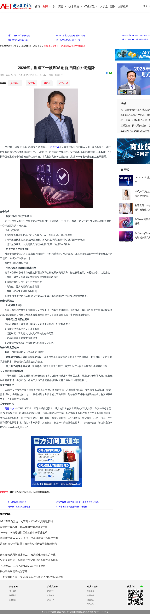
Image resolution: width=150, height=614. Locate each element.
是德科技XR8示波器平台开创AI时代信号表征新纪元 (28, 543)
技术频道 (74, 6)
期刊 (112, 6)
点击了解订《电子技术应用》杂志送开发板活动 (77, 502)
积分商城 (90, 591)
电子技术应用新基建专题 (19, 506)
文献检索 (123, 6)
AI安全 (47, 83)
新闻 (45, 6)
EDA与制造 (26, 45)
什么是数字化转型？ (17, 502)
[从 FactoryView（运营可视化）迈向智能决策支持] (126, 241)
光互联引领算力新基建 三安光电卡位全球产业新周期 (29, 560)
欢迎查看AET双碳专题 (18, 39)
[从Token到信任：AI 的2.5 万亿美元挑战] (126, 227)
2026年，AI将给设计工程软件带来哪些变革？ (25, 532)
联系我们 (12, 595)
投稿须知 (12, 599)
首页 (37, 6)
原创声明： (5, 491)
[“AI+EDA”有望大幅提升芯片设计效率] (126, 185)
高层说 (125, 169)
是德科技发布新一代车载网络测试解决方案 (23, 526)
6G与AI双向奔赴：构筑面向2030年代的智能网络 (26, 521)
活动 (123, 103)
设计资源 (58, 6)
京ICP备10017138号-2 (99, 611)
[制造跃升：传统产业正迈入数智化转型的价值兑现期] (126, 213)
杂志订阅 (50, 599)
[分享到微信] (110, 73)
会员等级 (90, 595)
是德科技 (15, 83)
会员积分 (90, 599)
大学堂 (104, 6)
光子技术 (63, 83)
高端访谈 (37, 45)
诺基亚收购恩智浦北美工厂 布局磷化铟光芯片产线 (28, 554)
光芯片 (31, 83)
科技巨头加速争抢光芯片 (13, 571)
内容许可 (50, 591)
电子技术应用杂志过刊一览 (68, 39)
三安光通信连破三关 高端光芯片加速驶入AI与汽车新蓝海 (31, 576)
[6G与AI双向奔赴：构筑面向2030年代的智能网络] (126, 199)
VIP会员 (90, 604)
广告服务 (50, 595)
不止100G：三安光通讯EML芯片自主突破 (23, 565)
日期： (3, 75)
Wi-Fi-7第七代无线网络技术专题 (70, 35)
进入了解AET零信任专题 (19, 35)
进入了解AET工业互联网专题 (135, 39)
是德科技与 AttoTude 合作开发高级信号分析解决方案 (29, 538)
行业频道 (89, 6)
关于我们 (12, 591)
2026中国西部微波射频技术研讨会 (71, 506)
